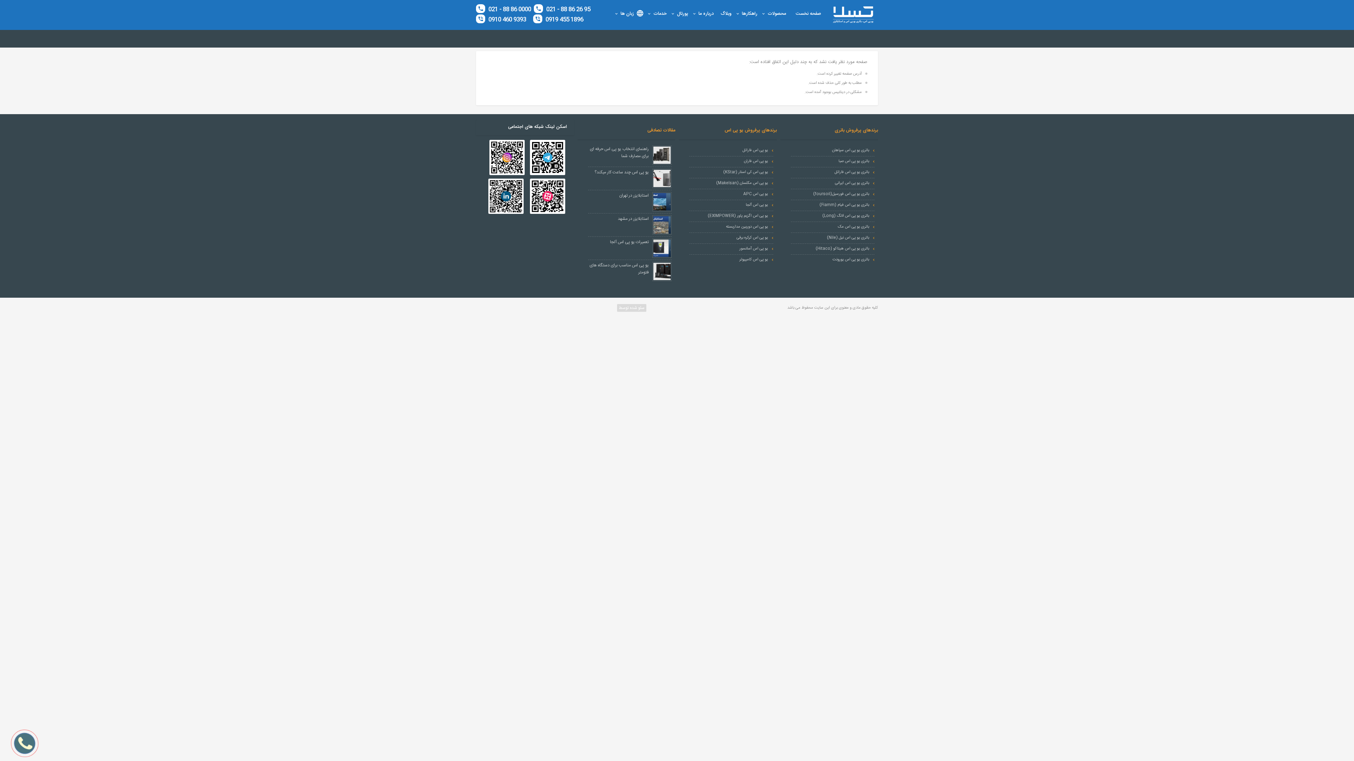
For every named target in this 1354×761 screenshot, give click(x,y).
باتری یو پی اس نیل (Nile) (848, 238)
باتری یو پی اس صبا (853, 161)
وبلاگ (726, 14)
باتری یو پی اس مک (853, 227)
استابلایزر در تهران (634, 195)
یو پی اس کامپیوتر (753, 259)
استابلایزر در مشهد (633, 218)
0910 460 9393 (507, 20)
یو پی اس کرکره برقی (752, 238)
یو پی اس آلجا (757, 205)
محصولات (777, 14)
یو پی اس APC (755, 194)
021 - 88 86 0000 (509, 9)
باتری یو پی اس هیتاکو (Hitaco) (842, 249)
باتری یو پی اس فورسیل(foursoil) (841, 194)
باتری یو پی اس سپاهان (850, 150)
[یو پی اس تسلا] (853, 15)
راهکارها (749, 14)
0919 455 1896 (563, 20)
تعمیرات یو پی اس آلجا (629, 242)
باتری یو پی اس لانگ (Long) (845, 216)
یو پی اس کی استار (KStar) (745, 172)
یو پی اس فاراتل (755, 150)
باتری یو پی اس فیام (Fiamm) (844, 205)
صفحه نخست (808, 14)
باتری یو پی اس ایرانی (852, 183)
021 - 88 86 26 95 (567, 9)
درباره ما (706, 14)
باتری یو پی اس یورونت (850, 259)
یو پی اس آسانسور (753, 249)
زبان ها (627, 14)
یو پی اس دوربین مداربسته (747, 227)
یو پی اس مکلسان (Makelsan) (742, 183)
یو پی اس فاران (756, 161)
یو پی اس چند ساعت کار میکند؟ (621, 172)
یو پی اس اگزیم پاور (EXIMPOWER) (738, 216)
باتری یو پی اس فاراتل (852, 172)
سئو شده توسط (631, 307)
